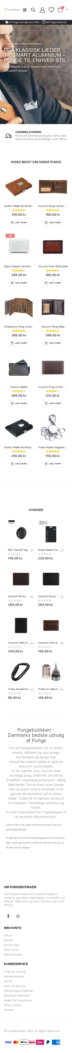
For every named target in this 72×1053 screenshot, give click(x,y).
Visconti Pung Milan (53, 326)
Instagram (18, 916)
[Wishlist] (51, 10)
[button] (32, 550)
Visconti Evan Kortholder (53, 266)
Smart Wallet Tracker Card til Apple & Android (49, 549)
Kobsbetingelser (14, 976)
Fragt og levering (15, 971)
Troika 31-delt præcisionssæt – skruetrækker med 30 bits (49, 689)
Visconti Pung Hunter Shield (53, 206)
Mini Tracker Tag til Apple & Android (19, 549)
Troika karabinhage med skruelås (19, 689)
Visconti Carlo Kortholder (49, 642)
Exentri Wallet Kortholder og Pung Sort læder (19, 447)
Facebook (8, 916)
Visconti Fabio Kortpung (19, 642)
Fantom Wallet (18, 387)
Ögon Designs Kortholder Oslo (19, 266)
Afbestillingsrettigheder (19, 990)
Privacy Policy (12, 1005)
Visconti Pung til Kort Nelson (53, 387)
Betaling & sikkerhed (17, 995)
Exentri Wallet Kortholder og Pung (19, 206)
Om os (8, 935)
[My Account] (42, 10)
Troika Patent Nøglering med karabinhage (53, 447)
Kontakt (8, 940)
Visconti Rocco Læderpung (19, 596)
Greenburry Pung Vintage (19, 326)
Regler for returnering (18, 1000)
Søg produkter (13, 954)
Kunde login (11, 944)
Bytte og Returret (15, 985)
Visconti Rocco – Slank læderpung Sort (49, 596)
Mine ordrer (11, 949)
